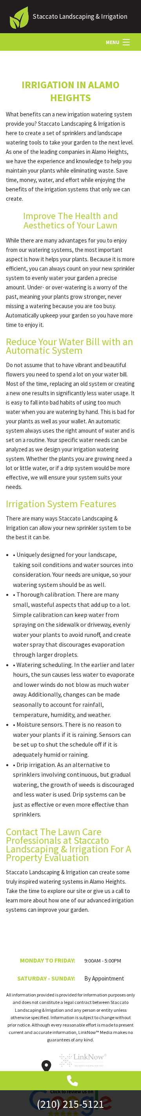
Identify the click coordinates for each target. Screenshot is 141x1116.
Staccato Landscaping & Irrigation (80, 16)
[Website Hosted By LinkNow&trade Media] (83, 1069)
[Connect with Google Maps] (46, 1069)
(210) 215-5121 (70, 1104)
